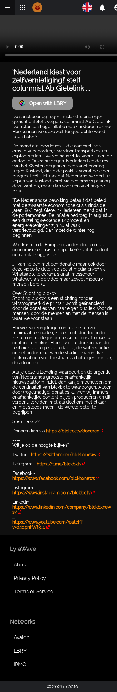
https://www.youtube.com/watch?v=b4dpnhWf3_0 (47, 525)
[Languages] (87, 7)
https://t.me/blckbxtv (59, 463)
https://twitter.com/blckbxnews (63, 454)
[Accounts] (102, 7)
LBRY (20, 651)
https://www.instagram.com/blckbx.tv (51, 492)
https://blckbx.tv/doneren (72, 430)
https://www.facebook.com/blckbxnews (53, 478)
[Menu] (7, 7)
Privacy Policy (30, 578)
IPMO (20, 664)
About (21, 565)
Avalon (21, 637)
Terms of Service (33, 592)
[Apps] (22, 7)
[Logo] (37, 7)
